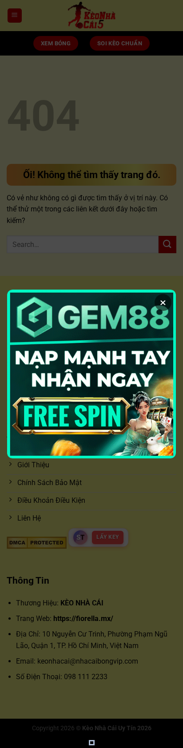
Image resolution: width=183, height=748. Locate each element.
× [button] (163, 302)
